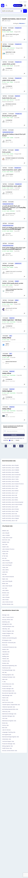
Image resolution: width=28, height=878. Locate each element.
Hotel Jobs (4, 645)
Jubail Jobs (5, 572)
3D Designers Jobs (6, 640)
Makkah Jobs (5, 530)
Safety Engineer (7, 355)
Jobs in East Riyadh (7, 565)
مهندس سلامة (6, 30)
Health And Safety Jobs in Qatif (10, 507)
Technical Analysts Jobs (8, 691)
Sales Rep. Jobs (6, 629)
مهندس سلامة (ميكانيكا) (9, 116)
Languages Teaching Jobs (8, 732)
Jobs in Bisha (5, 590)
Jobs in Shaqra (5, 597)
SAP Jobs (4, 672)
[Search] (25, 11)
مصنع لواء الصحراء (9, 174)
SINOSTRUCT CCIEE (10, 52)
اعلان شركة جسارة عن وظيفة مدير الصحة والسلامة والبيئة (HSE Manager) (13, 228)
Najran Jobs (5, 579)
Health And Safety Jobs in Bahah (10, 490)
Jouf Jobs (4, 588)
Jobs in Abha (5, 570)
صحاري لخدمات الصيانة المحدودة (12, 34)
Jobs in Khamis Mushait (8, 576)
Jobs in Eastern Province (8, 549)
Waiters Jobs (5, 649)
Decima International (11, 361)
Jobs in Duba (5, 599)
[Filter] (21, 11)
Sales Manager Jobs (7, 695)
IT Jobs (4, 681)
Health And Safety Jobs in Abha (10, 497)
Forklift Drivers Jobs (7, 748)
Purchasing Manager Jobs (8, 670)
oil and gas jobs (6, 635)
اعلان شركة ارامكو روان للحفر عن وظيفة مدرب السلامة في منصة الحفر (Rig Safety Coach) (13, 207)
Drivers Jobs (5, 700)
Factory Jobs (5, 725)
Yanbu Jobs (5, 567)
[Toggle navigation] (25, 5)
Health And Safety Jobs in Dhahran (11, 516)
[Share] (24, 39)
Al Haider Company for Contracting (15, 158)
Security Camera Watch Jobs (9, 750)
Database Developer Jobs (8, 677)
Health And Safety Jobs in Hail (9, 495)
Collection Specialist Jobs (8, 707)
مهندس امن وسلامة (8, 265)
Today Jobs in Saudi (7, 537)
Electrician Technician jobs (9, 642)
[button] (6, 5)
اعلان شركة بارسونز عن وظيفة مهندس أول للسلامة (14, 135)
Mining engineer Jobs (7, 746)
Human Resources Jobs (8, 684)
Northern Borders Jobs (7, 604)
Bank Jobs (4, 727)
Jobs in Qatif (5, 595)
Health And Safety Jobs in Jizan (10, 488)
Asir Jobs (4, 558)
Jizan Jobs (4, 544)
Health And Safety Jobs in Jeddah (10, 467)
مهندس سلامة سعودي (8, 64)
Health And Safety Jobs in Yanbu (10, 479)
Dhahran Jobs (5, 593)
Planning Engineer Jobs (8, 674)
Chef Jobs (4, 718)
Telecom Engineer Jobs (8, 631)
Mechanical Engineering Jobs (9, 665)
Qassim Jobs (5, 547)
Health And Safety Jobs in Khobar (10, 509)
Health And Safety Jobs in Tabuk (10, 486)
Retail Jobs (5, 723)
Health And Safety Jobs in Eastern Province (13, 484)
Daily (12, 440)
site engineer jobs (6, 734)
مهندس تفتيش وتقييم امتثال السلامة (12, 283)
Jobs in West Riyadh (7, 586)
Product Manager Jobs (7, 688)
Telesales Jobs (5, 651)
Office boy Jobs (6, 711)
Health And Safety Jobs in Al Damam (11, 474)
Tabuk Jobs (5, 553)
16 (17, 446)
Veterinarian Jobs (6, 739)
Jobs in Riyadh (5, 533)
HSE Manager (6, 46)
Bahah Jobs (5, 583)
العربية (20, 1)
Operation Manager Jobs (8, 716)
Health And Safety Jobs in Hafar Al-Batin (12, 504)
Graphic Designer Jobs (7, 633)
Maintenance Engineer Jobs (9, 720)
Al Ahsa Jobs (5, 551)
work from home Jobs (7, 702)
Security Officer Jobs (7, 619)
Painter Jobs (5, 697)
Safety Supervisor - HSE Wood (11, 320)
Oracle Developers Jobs (8, 626)
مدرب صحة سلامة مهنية (9, 98)
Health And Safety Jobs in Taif (9, 520)
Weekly (17, 440)
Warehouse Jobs (6, 668)
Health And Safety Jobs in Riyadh (10, 465)
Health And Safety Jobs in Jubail (10, 511)
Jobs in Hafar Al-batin (7, 602)
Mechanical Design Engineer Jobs (10, 737)
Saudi (25, 1)
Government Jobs (6, 686)
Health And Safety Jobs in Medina (10, 472)
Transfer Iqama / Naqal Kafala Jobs (11, 704)
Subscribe (14, 435)
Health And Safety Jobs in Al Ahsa (10, 481)
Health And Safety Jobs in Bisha (10, 500)
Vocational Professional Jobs (9, 647)
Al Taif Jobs (5, 556)
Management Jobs (7, 624)
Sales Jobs (4, 679)
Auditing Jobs (5, 656)
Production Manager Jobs (8, 743)
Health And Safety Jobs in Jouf (10, 493)
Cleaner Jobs (5, 658)
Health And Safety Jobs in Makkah (10, 470)
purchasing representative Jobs (10, 709)
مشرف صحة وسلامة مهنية (9, 302)
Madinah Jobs (5, 542)
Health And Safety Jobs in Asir (9, 513)
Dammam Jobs (6, 540)
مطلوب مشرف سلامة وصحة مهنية (12, 170)
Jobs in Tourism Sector (8, 617)
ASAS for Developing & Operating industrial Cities (14, 290)
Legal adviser (5, 654)
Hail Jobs (4, 574)
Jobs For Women (6, 730)
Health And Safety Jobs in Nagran (10, 518)
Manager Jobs (5, 615)
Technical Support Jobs (8, 741)
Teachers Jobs (6, 661)
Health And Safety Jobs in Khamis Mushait (12, 502)
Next (21, 446)
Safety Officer (6, 338)
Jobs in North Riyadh (7, 581)
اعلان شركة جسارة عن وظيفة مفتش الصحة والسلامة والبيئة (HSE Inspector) (13, 248)
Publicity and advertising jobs (9, 638)
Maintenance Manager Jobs (9, 714)
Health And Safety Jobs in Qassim (10, 477)
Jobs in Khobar (5, 560)
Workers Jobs (5, 663)
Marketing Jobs (6, 622)
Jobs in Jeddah (6, 535)
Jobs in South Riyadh (7, 563)
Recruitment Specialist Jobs (9, 693)
